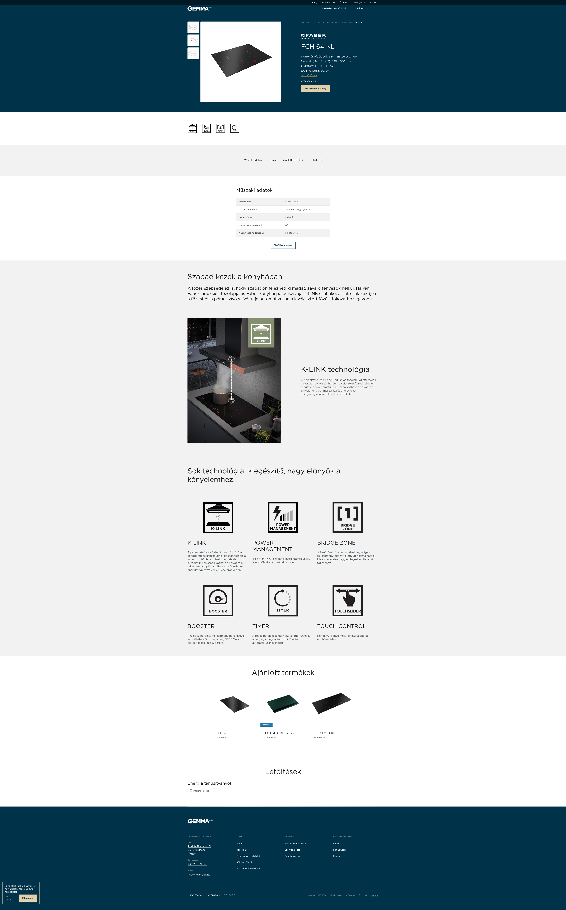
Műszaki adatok (253, 160)
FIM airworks (339, 850)
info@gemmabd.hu (199, 874)
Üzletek (344, 2)
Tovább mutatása (283, 245)
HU (372, 2)
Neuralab (374, 895)
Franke (336, 856)
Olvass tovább (8, 898)
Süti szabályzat (244, 862)
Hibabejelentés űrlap (295, 843)
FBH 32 (221, 733)
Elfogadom (27, 898)
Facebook (196, 895)
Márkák (361, 8)
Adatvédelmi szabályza (248, 868)
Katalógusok (358, 2)
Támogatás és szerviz (322, 2)
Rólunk (240, 843)
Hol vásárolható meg (315, 88)
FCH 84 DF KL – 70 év (279, 733)
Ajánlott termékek (293, 160)
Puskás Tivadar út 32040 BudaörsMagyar (199, 850)
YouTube (229, 895)
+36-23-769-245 (197, 864)
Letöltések (316, 160)
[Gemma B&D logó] (200, 8)
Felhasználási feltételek (248, 856)
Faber (336, 843)
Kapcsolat (241, 850)
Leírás (272, 160)
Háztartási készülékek (334, 8)
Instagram (213, 895)
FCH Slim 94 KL (324, 733)
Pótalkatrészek (292, 856)
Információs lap (201, 791)
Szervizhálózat (292, 850)
